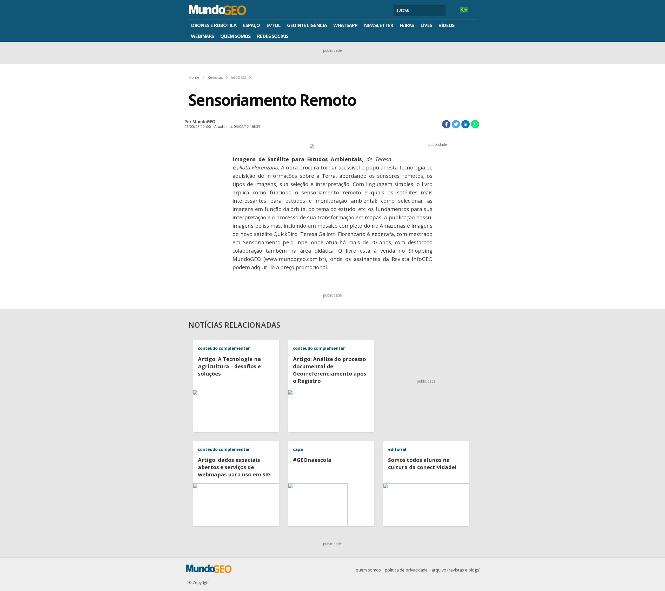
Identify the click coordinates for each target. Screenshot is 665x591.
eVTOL (273, 25)
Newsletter (378, 25)
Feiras (407, 25)
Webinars (202, 36)
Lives (426, 25)
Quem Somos (235, 36)
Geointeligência (307, 25)
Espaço (251, 25)
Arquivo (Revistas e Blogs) (456, 570)
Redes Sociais (272, 36)
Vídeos (446, 25)
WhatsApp (345, 25)
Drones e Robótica (213, 25)
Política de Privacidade (406, 570)
